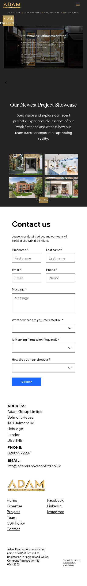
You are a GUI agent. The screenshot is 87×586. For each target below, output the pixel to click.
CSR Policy (16, 523)
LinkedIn (54, 506)
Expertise (14, 506)
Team (11, 517)
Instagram (55, 512)
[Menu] (78, 4)
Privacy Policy (69, 562)
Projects (13, 512)
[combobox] (43, 328)
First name (20, 250)
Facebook (55, 500)
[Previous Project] (6, 83)
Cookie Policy (68, 565)
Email (16, 270)
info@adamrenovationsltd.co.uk (34, 466)
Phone (51, 270)
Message (19, 289)
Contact (13, 529)
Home (12, 500)
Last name (54, 250)
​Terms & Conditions (71, 560)
